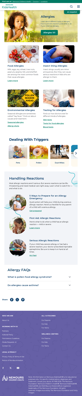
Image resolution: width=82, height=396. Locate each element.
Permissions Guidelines (10, 338)
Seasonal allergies (16, 122)
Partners (5, 331)
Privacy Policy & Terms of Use (13, 357)
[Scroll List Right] (75, 153)
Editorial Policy (7, 335)
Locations (44, 1)
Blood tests (48, 127)
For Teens (45, 328)
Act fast (33, 255)
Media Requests (8, 342)
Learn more (13, 81)
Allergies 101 (49, 32)
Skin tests (47, 120)
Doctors (36, 1)
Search (71, 6)
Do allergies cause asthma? (23, 285)
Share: (5, 300)
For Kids (45, 324)
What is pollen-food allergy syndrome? (30, 277)
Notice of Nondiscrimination (12, 360)
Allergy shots (13, 126)
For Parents (46, 320)
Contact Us (6, 346)
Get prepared (35, 211)
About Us (5, 320)
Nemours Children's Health (21, 1)
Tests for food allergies (53, 123)
